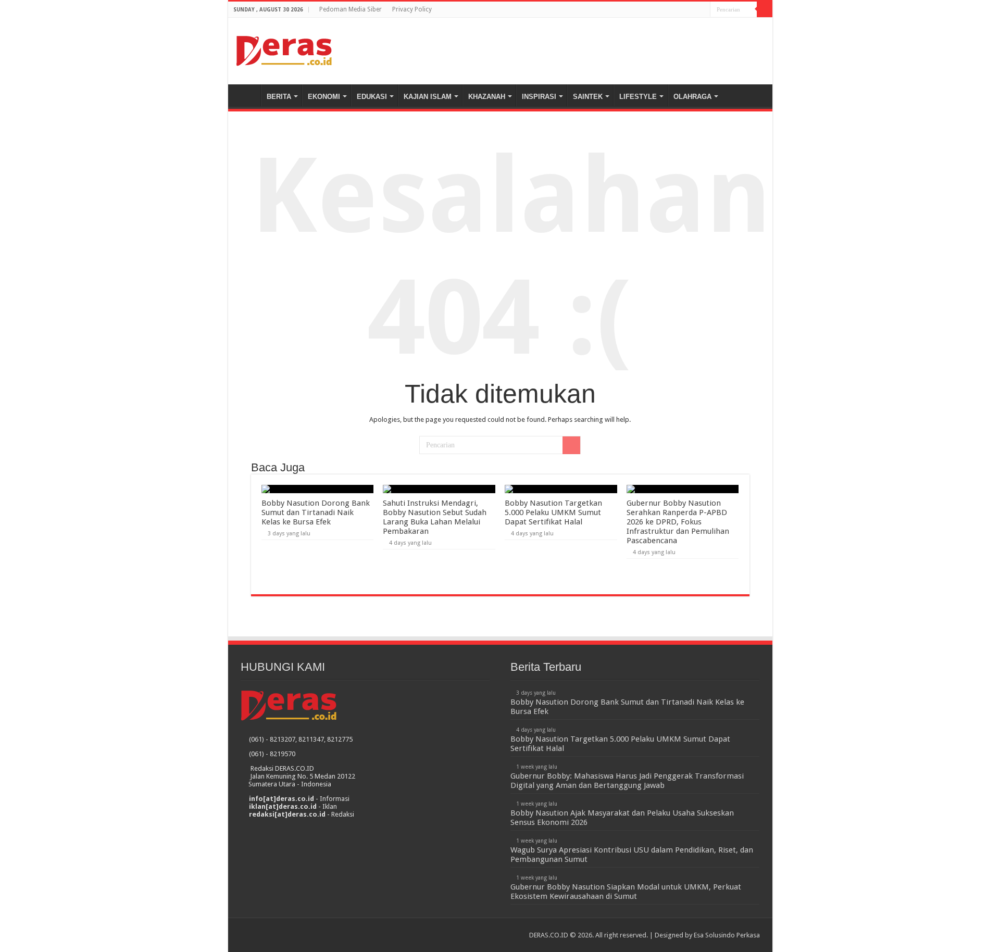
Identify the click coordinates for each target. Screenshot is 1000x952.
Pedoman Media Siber (350, 9)
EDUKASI (372, 97)
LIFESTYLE (638, 97)
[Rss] (682, 10)
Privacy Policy (412, 9)
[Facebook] (692, 10)
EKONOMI (324, 97)
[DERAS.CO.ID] (284, 48)
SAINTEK (588, 97)
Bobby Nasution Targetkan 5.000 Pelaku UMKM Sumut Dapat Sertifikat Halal (553, 512)
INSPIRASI (539, 97)
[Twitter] (702, 10)
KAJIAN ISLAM (428, 97)
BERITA (279, 97)
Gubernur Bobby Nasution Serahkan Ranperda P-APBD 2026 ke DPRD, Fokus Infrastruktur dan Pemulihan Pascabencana (678, 521)
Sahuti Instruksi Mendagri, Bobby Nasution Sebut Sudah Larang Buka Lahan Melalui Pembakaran (434, 517)
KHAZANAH (486, 97)
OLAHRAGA (692, 97)
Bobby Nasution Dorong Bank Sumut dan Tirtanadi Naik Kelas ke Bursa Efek (315, 512)
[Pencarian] (764, 9)
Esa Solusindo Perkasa (727, 935)
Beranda (246, 95)
